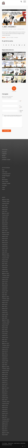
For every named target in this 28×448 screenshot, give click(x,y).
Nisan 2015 (5, 425)
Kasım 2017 (5, 384)
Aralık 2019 (5, 335)
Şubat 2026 (5, 207)
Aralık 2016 (5, 395)
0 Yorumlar (10, 29)
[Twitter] (23, 446)
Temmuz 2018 (5, 368)
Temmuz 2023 (5, 256)
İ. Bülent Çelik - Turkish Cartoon (14, 443)
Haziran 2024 (5, 234)
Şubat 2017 (5, 392)
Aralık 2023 (5, 246)
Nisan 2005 (5, 434)
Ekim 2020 (4, 316)
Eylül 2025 (4, 211)
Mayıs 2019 (5, 349)
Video (3, 189)
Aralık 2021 (5, 289)
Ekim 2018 (4, 362)
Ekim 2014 (4, 427)
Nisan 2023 (5, 261)
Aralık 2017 (5, 382)
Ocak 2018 (4, 380)
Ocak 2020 (4, 333)
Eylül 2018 (4, 364)
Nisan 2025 (5, 219)
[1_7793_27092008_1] (20, 71)
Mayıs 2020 (5, 326)
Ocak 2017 (4, 394)
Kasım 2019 (5, 337)
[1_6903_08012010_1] (20, 56)
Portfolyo (4, 185)
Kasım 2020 (5, 314)
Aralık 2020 (5, 312)
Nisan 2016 (5, 407)
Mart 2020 (4, 329)
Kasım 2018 (5, 360)
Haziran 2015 (5, 421)
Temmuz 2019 (5, 345)
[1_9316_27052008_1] (8, 79)
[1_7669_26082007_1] (8, 63)
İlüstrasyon (5, 179)
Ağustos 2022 (5, 273)
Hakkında (4, 153)
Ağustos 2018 (5, 366)
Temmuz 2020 (5, 322)
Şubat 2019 (5, 355)
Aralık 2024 (5, 226)
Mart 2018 (4, 376)
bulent (23, 29)
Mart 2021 (4, 306)
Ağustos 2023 (5, 254)
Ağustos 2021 (5, 296)
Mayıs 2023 (5, 259)
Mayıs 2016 (5, 405)
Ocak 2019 (4, 357)
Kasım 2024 (5, 228)
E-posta (21, 107)
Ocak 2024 (4, 244)
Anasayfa (4, 151)
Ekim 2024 (4, 230)
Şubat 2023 (5, 265)
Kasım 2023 (5, 248)
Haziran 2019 (5, 347)
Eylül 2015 (4, 417)
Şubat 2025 (5, 223)
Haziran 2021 (5, 300)
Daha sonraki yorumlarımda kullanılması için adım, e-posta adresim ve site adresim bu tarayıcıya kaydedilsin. (13, 116)
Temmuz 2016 (5, 401)
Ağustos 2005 (5, 432)
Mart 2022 (4, 283)
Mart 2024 (4, 240)
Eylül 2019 (4, 341)
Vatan (15, 29)
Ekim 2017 (4, 386)
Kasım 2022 (5, 271)
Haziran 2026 (5, 203)
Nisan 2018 (5, 374)
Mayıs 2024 (5, 236)
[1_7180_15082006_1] (20, 79)
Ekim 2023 (4, 250)
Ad (20, 101)
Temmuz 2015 (5, 419)
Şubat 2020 (5, 331)
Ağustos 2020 (5, 320)
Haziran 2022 (5, 277)
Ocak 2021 (4, 310)
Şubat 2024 (5, 242)
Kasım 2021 (5, 291)
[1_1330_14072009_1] (20, 63)
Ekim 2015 (4, 415)
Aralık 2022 (5, 269)
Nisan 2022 (5, 281)
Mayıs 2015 (5, 423)
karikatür (16, 37)
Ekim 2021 (4, 292)
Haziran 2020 (5, 324)
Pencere (4, 157)
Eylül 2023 (4, 252)
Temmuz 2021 (5, 298)
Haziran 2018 (5, 370)
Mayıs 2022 (5, 279)
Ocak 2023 (4, 267)
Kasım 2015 (5, 413)
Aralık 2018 (5, 359)
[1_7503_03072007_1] (8, 71)
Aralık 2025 (5, 209)
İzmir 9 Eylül (5, 181)
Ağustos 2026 (5, 199)
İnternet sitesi (21, 111)
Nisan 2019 (5, 351)
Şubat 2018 (5, 378)
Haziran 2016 (5, 403)
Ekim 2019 (4, 339)
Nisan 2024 (5, 238)
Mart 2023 (4, 263)
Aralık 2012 (5, 430)
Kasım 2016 (5, 397)
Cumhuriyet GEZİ (6, 173)
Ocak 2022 (4, 287)
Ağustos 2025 (5, 213)
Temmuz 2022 (5, 275)
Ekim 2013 (4, 429)
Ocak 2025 (4, 224)
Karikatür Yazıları (6, 159)
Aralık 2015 (5, 411)
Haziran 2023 (5, 258)
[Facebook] (25, 446)
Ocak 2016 (4, 409)
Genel (3, 177)
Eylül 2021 (4, 294)
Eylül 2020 (4, 318)
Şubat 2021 (5, 308)
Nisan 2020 (5, 327)
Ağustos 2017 (5, 388)
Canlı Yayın (4, 171)
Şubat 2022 (5, 285)
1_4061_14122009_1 (9, 27)
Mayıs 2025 (5, 217)
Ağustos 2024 (5, 232)
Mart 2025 (4, 221)
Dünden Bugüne (6, 175)
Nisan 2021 (5, 304)
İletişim (4, 155)
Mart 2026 (4, 205)
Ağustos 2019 (5, 343)
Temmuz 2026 (5, 201)
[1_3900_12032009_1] (8, 56)
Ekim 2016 (4, 399)
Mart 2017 (4, 390)
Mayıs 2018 (5, 372)
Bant (3, 169)
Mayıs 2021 (5, 302)
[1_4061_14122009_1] (14, 17)
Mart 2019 (4, 353)
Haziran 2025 (5, 215)
